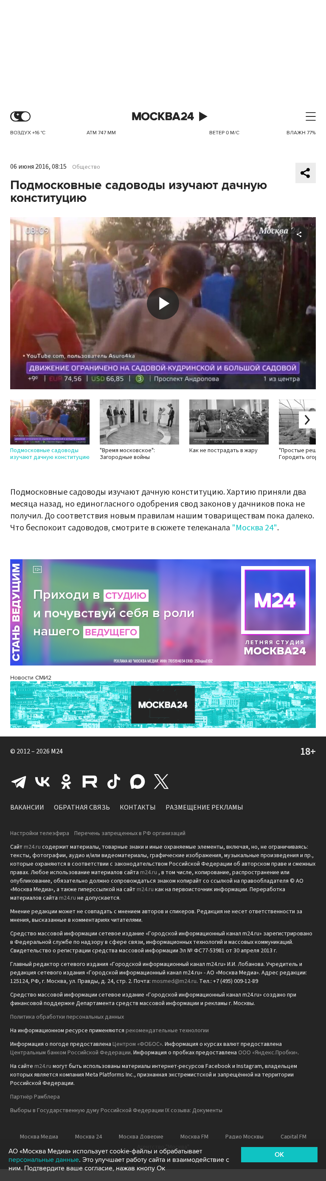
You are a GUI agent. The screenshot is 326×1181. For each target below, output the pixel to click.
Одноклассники (66, 781)
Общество (86, 167)
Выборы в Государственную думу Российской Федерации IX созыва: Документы (116, 1110)
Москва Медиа (39, 1137)
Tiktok (113, 781)
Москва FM (194, 1137)
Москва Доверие (141, 1137)
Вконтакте (42, 781)
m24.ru (32, 847)
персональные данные (43, 1160)
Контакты (138, 807)
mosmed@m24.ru (174, 981)
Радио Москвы (244, 1137)
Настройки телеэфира (39, 833)
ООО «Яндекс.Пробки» (268, 1052)
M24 (57, 751)
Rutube (90, 781)
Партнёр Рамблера (35, 1097)
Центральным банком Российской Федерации (70, 1052)
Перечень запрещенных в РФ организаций (129, 833)
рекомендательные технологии (167, 1030)
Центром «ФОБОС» (137, 1044)
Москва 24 (163, 117)
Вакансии (27, 807)
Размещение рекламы (204, 807)
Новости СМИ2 (30, 677)
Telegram (18, 781)
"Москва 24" (254, 528)
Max (137, 781)
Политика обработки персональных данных (67, 1017)
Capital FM (293, 1137)
